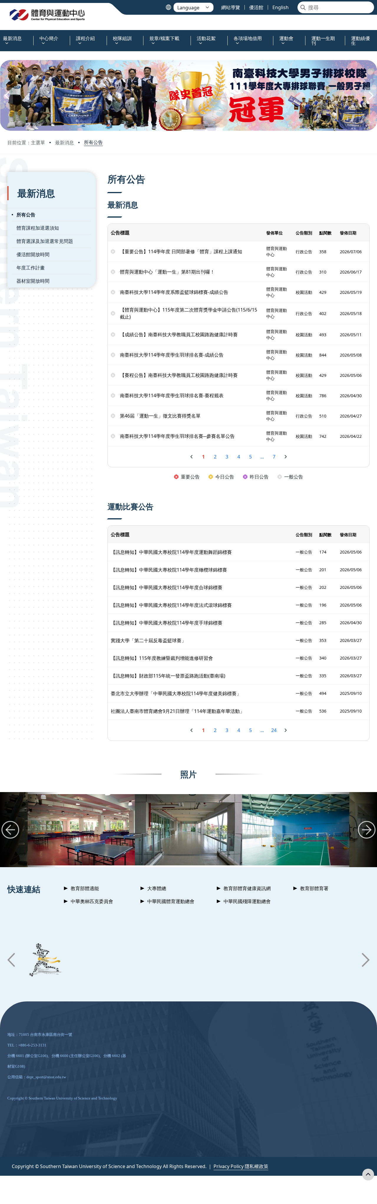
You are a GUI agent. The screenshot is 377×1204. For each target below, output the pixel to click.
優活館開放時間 (32, 254)
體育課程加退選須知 (37, 228)
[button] (6, 95)
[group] (81, 829)
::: (1, 34)
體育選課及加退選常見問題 (44, 241)
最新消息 (64, 142)
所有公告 (93, 142)
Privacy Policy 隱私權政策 (241, 1166)
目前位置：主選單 (26, 142)
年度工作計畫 (30, 267)
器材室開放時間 (32, 281)
